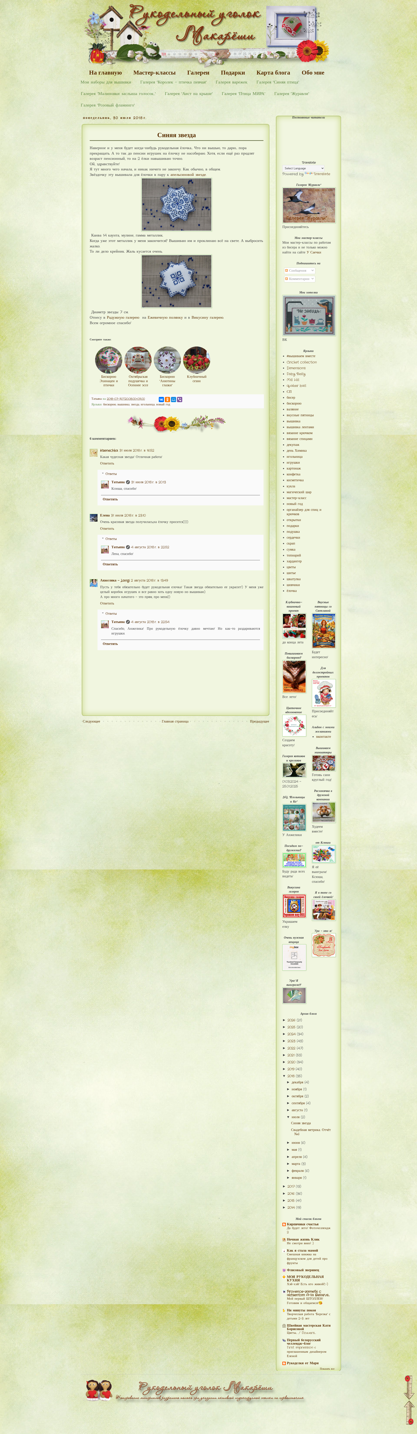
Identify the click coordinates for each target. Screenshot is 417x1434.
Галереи (198, 72)
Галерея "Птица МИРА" (243, 94)
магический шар (299, 492)
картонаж (294, 468)
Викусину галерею (207, 317)
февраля (298, 1170)
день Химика (297, 450)
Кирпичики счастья (303, 1224)
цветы (291, 567)
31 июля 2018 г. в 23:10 (128, 515)
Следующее (91, 721)
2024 (292, 1034)
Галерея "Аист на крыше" (189, 94)
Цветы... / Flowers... (301, 1333)
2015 (292, 1200)
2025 (292, 1027)
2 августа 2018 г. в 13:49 (149, 580)
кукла (291, 486)
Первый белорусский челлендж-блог (304, 1342)
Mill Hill (293, 379)
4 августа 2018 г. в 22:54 (150, 622)
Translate (321, 174)
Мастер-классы (154, 72)
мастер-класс (296, 498)
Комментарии (298, 278)
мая (295, 1149)
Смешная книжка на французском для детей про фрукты (307, 1259)
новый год (163, 404)
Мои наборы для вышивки (106, 82)
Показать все (327, 1369)
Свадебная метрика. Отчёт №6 (311, 1132)
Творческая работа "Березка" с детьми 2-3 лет (309, 1316)
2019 (292, 1069)
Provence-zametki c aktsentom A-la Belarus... (308, 1293)
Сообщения (297, 270)
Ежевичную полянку (165, 317)
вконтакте (323, 736)
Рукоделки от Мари (303, 1363)
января (297, 1177)
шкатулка (294, 579)
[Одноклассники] (167, 399)
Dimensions (296, 368)
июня (296, 1142)
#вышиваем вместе (301, 356)
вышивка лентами (300, 427)
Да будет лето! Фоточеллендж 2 (308, 1230)
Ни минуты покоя (301, 1310)
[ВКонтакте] (161, 399)
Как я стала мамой (302, 1250)
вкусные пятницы (300, 415)
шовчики (293, 585)
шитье (291, 573)
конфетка (293, 474)
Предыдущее (259, 721)
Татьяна (118, 482)
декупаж (293, 444)
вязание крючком (300, 433)
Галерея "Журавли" (291, 94)
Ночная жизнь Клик (303, 1239)
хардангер (294, 561)
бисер (291, 397)
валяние (293, 409)
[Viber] (179, 399)
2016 (292, 1193)
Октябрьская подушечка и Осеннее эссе (138, 381)
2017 (292, 1186)
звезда (135, 404)
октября (298, 1096)
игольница (148, 404)
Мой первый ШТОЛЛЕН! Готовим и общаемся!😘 (305, 1301)
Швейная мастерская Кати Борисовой (309, 1327)
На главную (105, 72)
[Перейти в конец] (409, 1388)
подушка (293, 531)
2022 (292, 1048)
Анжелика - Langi (115, 580)
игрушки (293, 462)
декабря (298, 1082)
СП (289, 391)
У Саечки (314, 252)
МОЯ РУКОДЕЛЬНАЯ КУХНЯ (305, 1278)
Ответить (107, 463)
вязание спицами (300, 438)
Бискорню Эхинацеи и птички (109, 381)
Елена (105, 515)
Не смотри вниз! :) (300, 1243)
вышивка (123, 404)
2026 (292, 1020)
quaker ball (296, 385)
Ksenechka (109, 450)
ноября (297, 1089)
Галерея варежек (231, 82)
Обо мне (313, 72)
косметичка (295, 480)
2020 (292, 1062)
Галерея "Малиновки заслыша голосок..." (118, 94)
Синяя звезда (301, 1123)
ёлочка (292, 590)
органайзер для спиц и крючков (304, 511)
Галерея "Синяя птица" (277, 82)
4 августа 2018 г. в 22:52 (150, 547)
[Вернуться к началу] (409, 1413)
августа (298, 1110)
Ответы (111, 473)
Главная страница (175, 721)
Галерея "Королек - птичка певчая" (173, 82)
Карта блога (273, 72)
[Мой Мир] (173, 399)
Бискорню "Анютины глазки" (167, 381)
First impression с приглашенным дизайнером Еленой (306, 1352)
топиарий (294, 555)
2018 (292, 1076)
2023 (292, 1041)
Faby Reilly (296, 373)
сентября (299, 1103)
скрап (291, 543)
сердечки (293, 537)
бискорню (109, 404)
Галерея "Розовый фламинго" (108, 105)
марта (296, 1163)
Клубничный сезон (197, 378)
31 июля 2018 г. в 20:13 (148, 482)
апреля (297, 1156)
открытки (294, 520)
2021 (292, 1055)
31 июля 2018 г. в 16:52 (136, 450)
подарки (293, 525)
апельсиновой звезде (188, 175)
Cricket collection (302, 362)
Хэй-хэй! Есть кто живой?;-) (307, 1284)
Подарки (233, 72)
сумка (291, 549)
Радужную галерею (123, 317)
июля (296, 1117)
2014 (292, 1207)
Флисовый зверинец (303, 1270)
